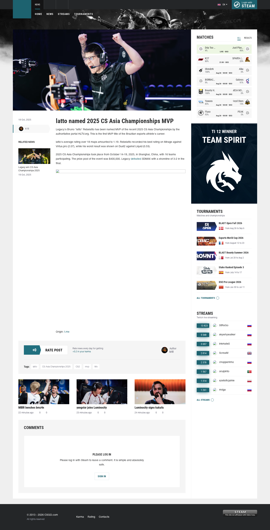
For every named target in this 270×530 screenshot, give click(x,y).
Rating (91, 517)
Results (248, 38)
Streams (64, 14)
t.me (66, 332)
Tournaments (83, 14)
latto (35, 367)
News (37, 4)
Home (38, 14)
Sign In (102, 476)
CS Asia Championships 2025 (56, 367)
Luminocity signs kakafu (149, 407)
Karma (80, 517)
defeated (136, 159)
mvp (87, 367)
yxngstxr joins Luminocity (92, 407)
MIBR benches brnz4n (31, 407)
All (239, 38)
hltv (96, 367)
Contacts (104, 517)
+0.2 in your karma (82, 352)
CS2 (78, 367)
